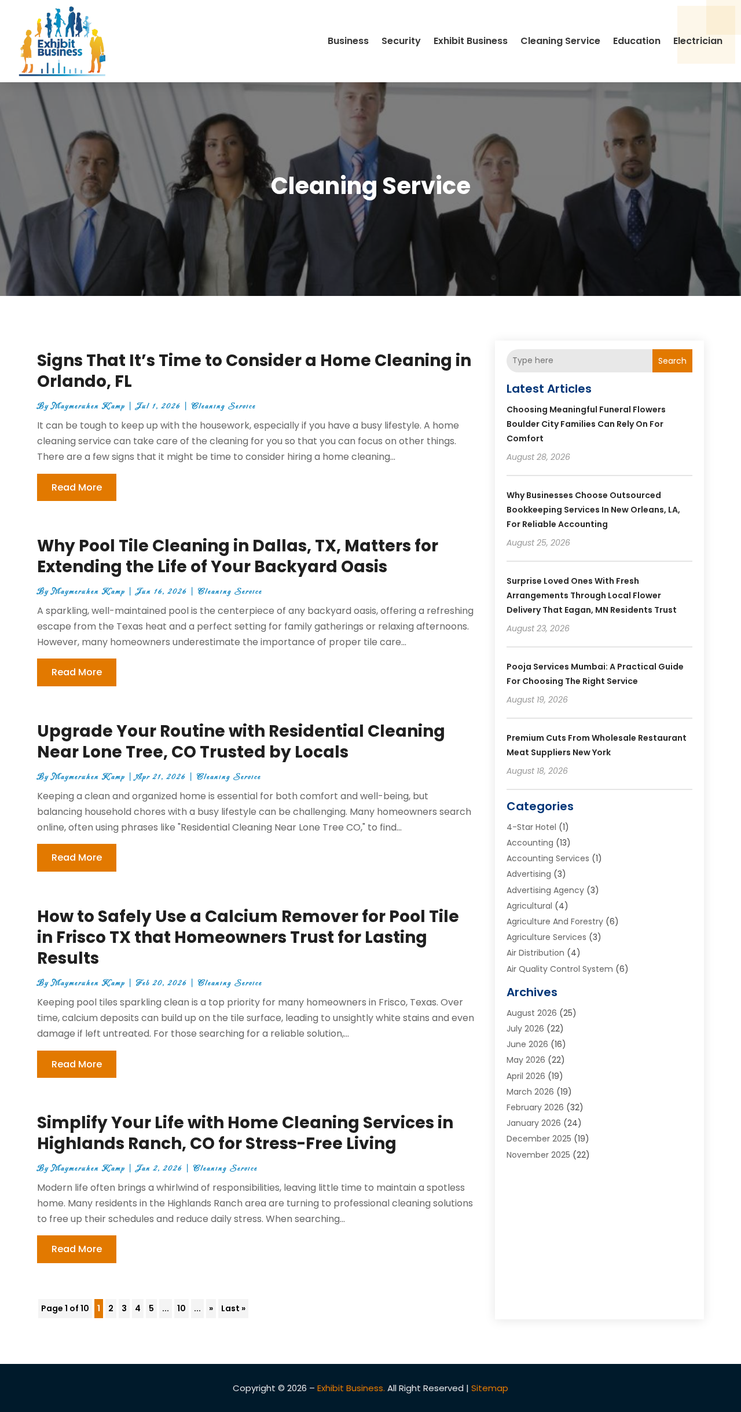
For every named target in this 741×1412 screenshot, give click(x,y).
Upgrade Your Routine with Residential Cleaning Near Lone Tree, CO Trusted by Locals (241, 741)
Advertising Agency (545, 890)
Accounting (530, 842)
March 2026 (530, 1092)
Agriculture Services (546, 937)
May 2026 (526, 1060)
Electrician (697, 40)
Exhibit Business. (351, 1388)
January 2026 (534, 1123)
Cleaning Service (560, 40)
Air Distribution (535, 953)
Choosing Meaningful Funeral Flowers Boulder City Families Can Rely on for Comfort (586, 424)
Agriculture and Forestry (555, 921)
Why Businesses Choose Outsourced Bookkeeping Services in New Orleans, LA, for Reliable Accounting (593, 509)
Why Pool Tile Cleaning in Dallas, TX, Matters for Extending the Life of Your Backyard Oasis (237, 556)
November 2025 (538, 1155)
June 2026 (527, 1044)
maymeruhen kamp (88, 406)
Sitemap (489, 1388)
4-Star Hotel (531, 827)
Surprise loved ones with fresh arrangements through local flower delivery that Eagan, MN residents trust (592, 595)
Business (348, 40)
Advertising (529, 874)
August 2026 (532, 1013)
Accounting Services (548, 858)
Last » (233, 1308)
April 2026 (526, 1076)
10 (181, 1308)
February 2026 (535, 1107)
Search (672, 361)
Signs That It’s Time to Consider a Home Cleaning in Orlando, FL (254, 371)
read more (77, 487)
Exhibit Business (471, 40)
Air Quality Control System (560, 969)
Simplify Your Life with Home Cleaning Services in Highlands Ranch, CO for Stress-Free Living (245, 1133)
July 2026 (525, 1028)
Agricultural (529, 906)
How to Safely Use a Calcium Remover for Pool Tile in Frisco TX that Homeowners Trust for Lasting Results (248, 937)
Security (401, 40)
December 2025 (539, 1138)
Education (637, 40)
